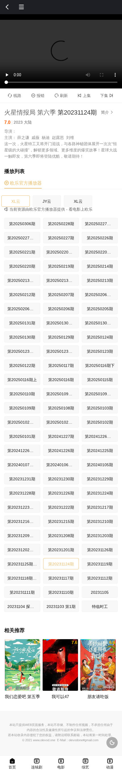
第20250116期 (61, 379)
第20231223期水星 (23, 507)
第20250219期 (61, 266)
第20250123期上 (61, 351)
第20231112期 (99, 578)
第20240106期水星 (62, 464)
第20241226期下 (100, 436)
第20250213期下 (22, 280)
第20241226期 (61, 450)
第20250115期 (100, 379)
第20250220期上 (100, 252)
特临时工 (100, 606)
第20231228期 (22, 493)
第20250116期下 (100, 365)
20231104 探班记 (22, 606)
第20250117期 (61, 365)
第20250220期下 (61, 252)
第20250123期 (100, 351)
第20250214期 (100, 266)
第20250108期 (61, 408)
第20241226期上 (22, 450)
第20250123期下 (22, 351)
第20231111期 (22, 592)
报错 (38, 95)
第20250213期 (100, 280)
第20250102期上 (61, 422)
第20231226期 (61, 493)
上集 (84, 95)
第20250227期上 (22, 238)
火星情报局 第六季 (30, 112)
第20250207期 (61, 294)
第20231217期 (100, 507)
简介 (107, 112)
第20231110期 (60, 592)
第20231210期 (100, 521)
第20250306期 (22, 223)
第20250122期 (22, 365)
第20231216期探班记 (23, 521)
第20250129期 (61, 337)
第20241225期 (100, 450)
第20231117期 (60, 578)
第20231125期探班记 (23, 564)
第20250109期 (22, 408)
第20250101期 (22, 436)
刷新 (61, 95)
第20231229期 (100, 479)
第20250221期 (22, 252)
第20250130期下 (61, 323)
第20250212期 (22, 294)
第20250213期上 (61, 280)
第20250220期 (22, 266)
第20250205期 (100, 309)
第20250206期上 (22, 309)
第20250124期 (100, 337)
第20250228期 (61, 223)
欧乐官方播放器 (23, 183)
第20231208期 (61, 535)
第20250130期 (22, 337)
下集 (106, 95)
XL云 (15, 201)
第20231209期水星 (23, 535)
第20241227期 (61, 436)
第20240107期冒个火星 (23, 464)
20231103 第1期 (61, 606)
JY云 (47, 201)
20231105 (100, 592)
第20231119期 (99, 564)
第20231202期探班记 (23, 550)
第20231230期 (61, 479)
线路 (14, 95)
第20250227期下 (100, 223)
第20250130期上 (100, 323)
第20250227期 (61, 238)
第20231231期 (22, 479)
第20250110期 (22, 394)
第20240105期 (100, 464)
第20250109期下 (61, 394)
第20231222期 (61, 507)
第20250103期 (100, 408)
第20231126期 (100, 550)
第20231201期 (61, 550)
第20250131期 (22, 323)
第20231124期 (61, 564)
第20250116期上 (22, 379)
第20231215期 (61, 521)
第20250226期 (100, 238)
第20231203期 (100, 535)
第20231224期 (100, 493)
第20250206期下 (100, 294)
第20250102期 (100, 422)
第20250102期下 (22, 422)
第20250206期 (61, 309)
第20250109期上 (100, 394)
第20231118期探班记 (23, 578)
